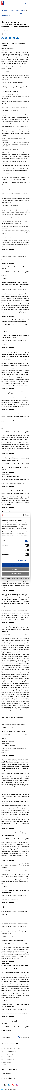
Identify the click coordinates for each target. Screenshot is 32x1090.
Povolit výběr (15, 569)
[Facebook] (6, 38)
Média (17, 10)
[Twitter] (10, 38)
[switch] (27, 545)
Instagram (17, 1085)
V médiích (23, 10)
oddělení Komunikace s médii (10, 33)
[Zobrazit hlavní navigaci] (28, 3)
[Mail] (2, 38)
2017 (2, 12)
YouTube (13, 1085)
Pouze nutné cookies (15, 573)
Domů (5, 10)
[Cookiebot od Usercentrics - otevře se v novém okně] (22, 515)
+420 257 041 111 (11, 1051)
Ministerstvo (11, 10)
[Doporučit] (14, 38)
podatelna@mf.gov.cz (12, 1054)
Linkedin (9, 1085)
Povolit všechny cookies (15, 565)
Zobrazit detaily (22, 560)
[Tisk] (17, 38)
